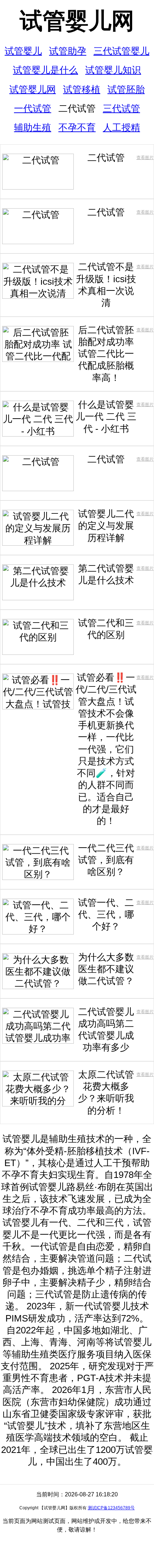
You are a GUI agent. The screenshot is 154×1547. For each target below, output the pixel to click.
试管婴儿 (23, 51)
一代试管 (32, 108)
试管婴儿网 (77, 21)
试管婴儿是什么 (45, 70)
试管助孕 (67, 51)
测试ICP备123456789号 (111, 1507)
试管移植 (81, 89)
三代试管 (121, 108)
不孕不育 (77, 127)
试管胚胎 (126, 89)
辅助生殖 (32, 127)
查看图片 (145, 157)
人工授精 (121, 127)
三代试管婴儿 (121, 51)
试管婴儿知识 (113, 70)
